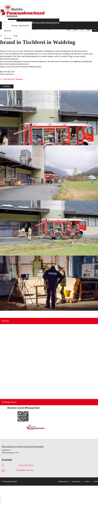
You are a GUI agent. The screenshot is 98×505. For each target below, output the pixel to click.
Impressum (76, 481)
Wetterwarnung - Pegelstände (16, 25)
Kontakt (7, 31)
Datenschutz (63, 481)
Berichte (7, 38)
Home (87, 481)
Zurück (7, 86)
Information (53, 22)
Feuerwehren (40, 22)
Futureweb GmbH (10, 481)
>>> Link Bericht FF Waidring (11, 79)
